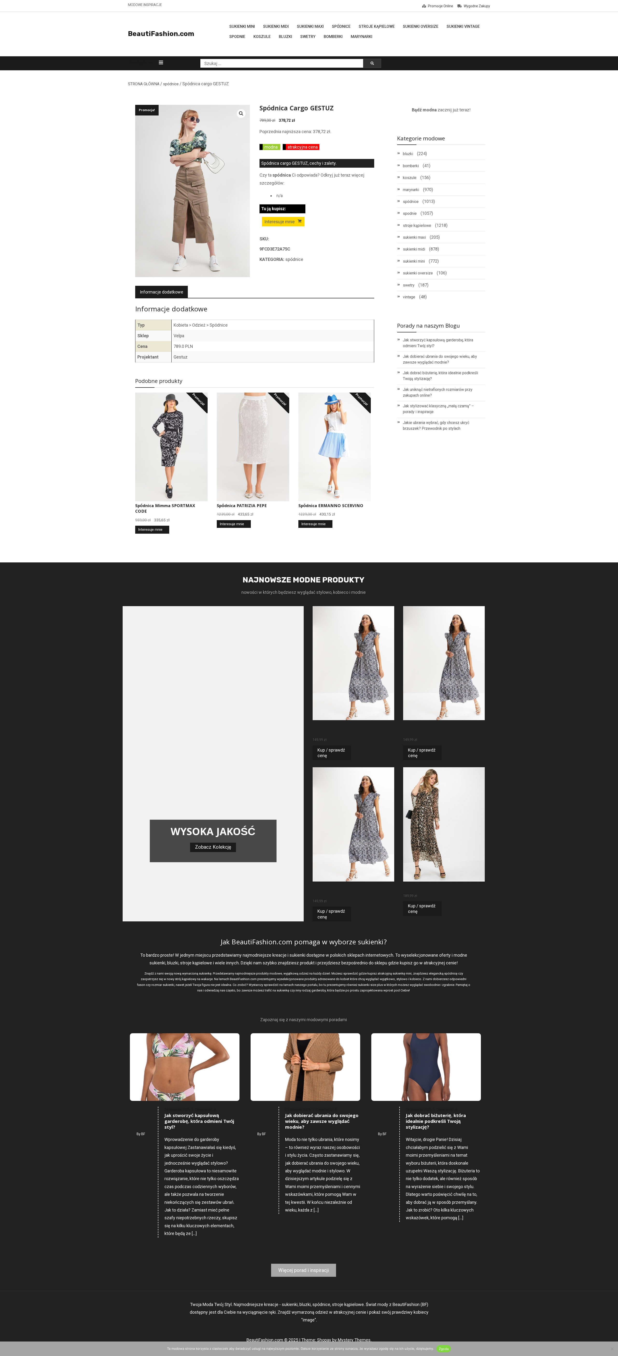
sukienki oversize (418, 273)
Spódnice (341, 26)
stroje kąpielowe (417, 225)
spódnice (171, 84)
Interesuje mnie (279, 221)
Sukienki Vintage (463, 26)
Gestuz (181, 356)
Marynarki (361, 36)
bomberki (411, 166)
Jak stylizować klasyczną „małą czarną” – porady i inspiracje (438, 409)
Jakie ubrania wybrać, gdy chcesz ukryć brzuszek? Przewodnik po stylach (436, 425)
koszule (409, 177)
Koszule (262, 36)
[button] (241, 113)
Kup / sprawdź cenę (331, 752)
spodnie (410, 213)
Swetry (308, 36)
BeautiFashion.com (161, 34)
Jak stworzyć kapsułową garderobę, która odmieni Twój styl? (438, 343)
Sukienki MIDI (276, 26)
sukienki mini (414, 261)
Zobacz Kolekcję (213, 847)
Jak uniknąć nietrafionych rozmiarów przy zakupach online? (437, 392)
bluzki (408, 153)
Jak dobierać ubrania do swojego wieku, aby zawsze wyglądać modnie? (440, 359)
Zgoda (444, 1349)
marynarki (411, 189)
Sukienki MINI (242, 26)
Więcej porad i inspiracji (303, 1270)
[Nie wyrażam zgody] (612, 1348)
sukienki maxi (414, 237)
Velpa (179, 335)
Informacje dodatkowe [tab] (161, 291)
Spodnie (237, 36)
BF (143, 1134)
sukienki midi (414, 249)
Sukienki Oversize (420, 26)
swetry (408, 285)
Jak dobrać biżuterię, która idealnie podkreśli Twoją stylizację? (440, 376)
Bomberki (333, 36)
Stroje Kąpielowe (377, 26)
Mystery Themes (354, 1339)
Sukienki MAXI (310, 26)
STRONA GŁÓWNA (143, 84)
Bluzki (285, 36)
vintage (409, 297)
